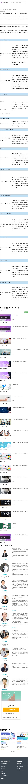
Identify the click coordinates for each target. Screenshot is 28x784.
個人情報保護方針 (20, 766)
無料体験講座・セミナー (5, 775)
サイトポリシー (19, 768)
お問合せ (2, 770)
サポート (2, 765)
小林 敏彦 (4, 641)
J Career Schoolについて (5, 763)
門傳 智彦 (4, 574)
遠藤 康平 (4, 659)
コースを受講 (11, 709)
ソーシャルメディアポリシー (21, 770)
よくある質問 (3, 768)
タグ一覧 (2, 776)
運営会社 (18, 763)
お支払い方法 (3, 766)
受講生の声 (3, 773)
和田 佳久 (4, 674)
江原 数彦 (4, 591)
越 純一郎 (4, 606)
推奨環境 (2, 771)
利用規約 (2, 778)
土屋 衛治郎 (4, 689)
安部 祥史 (4, 559)
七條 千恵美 (4, 623)
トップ (1, 9)
